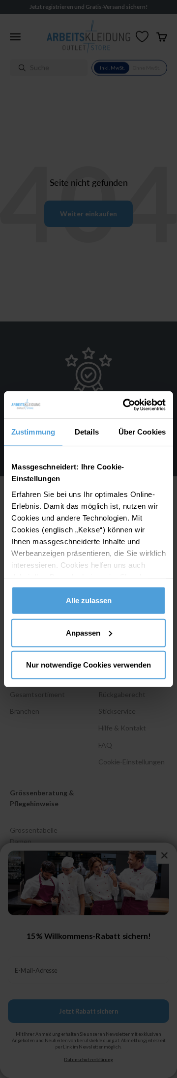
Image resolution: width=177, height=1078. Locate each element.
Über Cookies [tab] (142, 432)
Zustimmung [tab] (33, 432)
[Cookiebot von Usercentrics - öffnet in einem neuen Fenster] (125, 404)
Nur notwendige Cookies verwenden (88, 665)
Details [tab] (87, 432)
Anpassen (83, 632)
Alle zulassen (89, 600)
